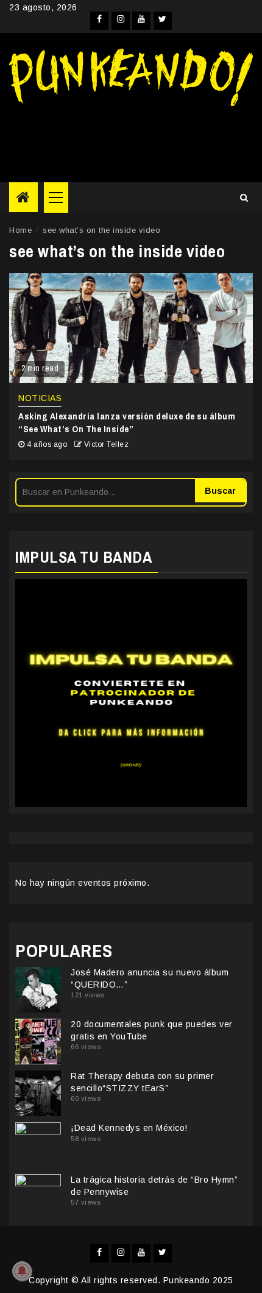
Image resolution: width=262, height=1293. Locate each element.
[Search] (244, 197)
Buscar (220, 491)
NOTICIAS (40, 398)
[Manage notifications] (22, 1271)
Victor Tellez (106, 444)
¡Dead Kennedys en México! (129, 1128)
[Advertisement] (131, 139)
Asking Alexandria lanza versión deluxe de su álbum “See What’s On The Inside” (126, 422)
